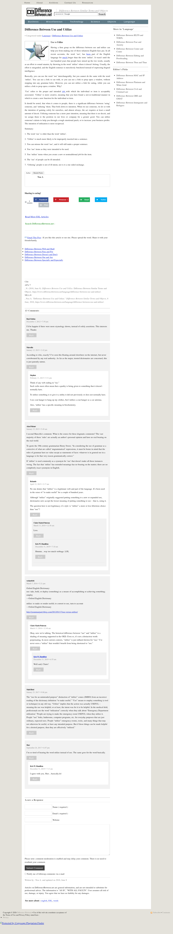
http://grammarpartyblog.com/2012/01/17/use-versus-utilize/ (52, 611)
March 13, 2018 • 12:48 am (40, 628)
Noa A (40, 176)
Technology (76, 22)
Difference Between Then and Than (131, 62)
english (44, 900)
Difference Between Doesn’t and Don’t (41, 254)
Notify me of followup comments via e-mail (45, 873)
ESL (50, 900)
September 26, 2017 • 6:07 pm (38, 747)
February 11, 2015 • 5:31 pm (41, 378)
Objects (111, 22)
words (55, 900)
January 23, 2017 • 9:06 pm (36, 692)
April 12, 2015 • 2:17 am (39, 484)
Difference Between (24, 912)
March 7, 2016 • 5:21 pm (35, 583)
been (89, 54)
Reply (31, 335)
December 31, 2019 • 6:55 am (45, 659)
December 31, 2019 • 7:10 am (46, 546)
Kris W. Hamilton (40, 656)
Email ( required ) (60, 813)
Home (27, 3)
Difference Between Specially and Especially (44, 260)
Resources (87, 3)
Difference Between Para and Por (39, 251)
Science (95, 22)
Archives (53, 3)
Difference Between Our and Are (39, 257)
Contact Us (70, 3)
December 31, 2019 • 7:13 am (41, 769)
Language (129, 22)
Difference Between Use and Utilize (67, 35)
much (65, 57)
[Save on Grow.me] (76, 199)
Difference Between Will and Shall (39, 248)
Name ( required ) (60, 807)
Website (56, 819)
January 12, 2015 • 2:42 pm (36, 350)
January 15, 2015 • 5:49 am (36, 429)
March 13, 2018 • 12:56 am (44, 525)
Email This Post (34, 237)
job (64, 91)
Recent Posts (38, 173)
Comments (166, 912)
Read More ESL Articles (37, 216)
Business (33, 22)
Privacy (6, 917)
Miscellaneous (54, 22)
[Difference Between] (39, 16)
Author (28, 173)
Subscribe (156, 912)
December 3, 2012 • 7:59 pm (37, 321)
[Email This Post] (26, 237)
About (39, 3)
